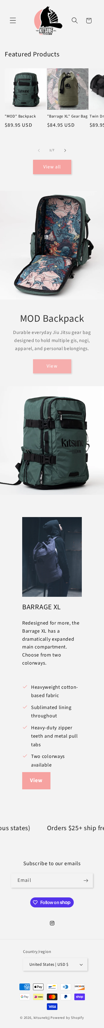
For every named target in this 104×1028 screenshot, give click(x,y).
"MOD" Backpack (20, 116)
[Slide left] (39, 150)
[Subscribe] (86, 880)
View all (52, 166)
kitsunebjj (42, 1017)
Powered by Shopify (67, 1017)
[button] (13, 21)
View (52, 366)
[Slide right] (65, 150)
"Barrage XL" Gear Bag (67, 116)
